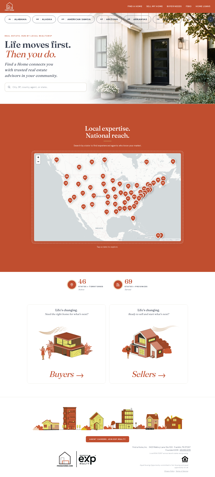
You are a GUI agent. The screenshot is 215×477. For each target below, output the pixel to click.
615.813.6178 (185, 450)
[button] (124, 208)
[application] (107, 197)
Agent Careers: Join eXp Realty (107, 439)
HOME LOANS (203, 6)
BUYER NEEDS (174, 6)
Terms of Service (182, 471)
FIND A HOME (135, 6)
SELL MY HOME (154, 6)
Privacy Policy (169, 471)
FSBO (189, 6)
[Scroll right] (211, 19)
